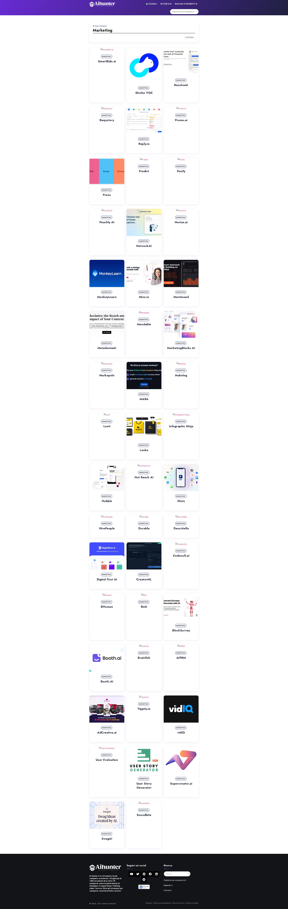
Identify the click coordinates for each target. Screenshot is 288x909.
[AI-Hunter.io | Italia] (105, 867)
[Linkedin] (156, 874)
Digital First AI (107, 579)
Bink (144, 607)
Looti (106, 426)
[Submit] (188, 873)
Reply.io (144, 144)
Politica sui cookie (192, 903)
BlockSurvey (181, 630)
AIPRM (181, 658)
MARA (144, 399)
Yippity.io (144, 709)
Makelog (181, 375)
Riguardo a (168, 885)
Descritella (181, 528)
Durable (144, 528)
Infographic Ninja (181, 426)
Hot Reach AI (144, 477)
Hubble (107, 501)
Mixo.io (144, 297)
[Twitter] (138, 874)
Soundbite (144, 815)
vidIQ (181, 732)
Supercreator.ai (181, 784)
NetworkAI (144, 246)
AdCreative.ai (107, 732)
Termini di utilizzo (178, 903)
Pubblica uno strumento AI (175, 880)
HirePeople (107, 528)
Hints (181, 501)
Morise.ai (181, 222)
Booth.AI (107, 681)
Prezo (107, 195)
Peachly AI (106, 222)
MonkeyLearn (107, 297)
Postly (181, 171)
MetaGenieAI (107, 348)
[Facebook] (150, 874)
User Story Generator (144, 786)
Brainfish (144, 658)
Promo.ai (181, 120)
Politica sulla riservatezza (162, 903)
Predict (144, 171)
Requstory (107, 120)
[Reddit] (144, 879)
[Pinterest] (144, 874)
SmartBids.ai (107, 61)
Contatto (167, 890)
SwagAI (107, 839)
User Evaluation (107, 760)
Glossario (149, 903)
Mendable (144, 324)
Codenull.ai (181, 556)
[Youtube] (131, 874)
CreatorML (144, 579)
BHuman (107, 607)
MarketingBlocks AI (181, 348)
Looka (144, 450)
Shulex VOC (144, 93)
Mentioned (181, 297)
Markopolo (107, 375)
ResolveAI (181, 85)
